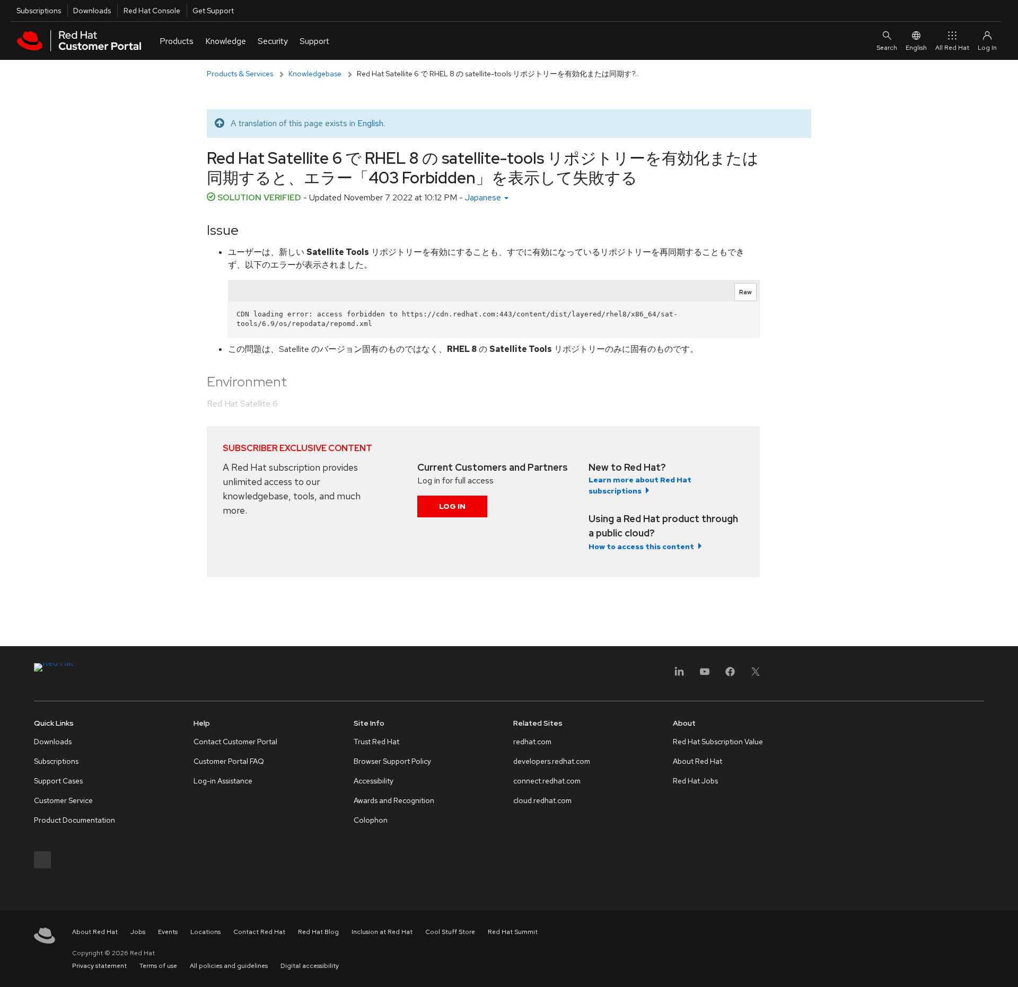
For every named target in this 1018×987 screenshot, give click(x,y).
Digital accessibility (309, 966)
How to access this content (641, 546)
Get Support (213, 10)
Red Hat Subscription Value (718, 741)
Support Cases (58, 781)
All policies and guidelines (229, 966)
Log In (452, 506)
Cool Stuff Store (450, 932)
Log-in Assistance (223, 781)
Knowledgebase (314, 73)
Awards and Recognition (394, 800)
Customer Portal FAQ (229, 761)
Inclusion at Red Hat (382, 932)
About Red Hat (697, 761)
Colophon (371, 820)
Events (168, 932)
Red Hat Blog (318, 932)
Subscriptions (38, 10)
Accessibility (373, 781)
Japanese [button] (484, 197)
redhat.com (532, 741)
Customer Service (63, 800)
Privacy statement (99, 966)
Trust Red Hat (376, 741)
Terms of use (158, 966)
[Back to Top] (1006, 967)
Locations (205, 932)
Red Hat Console (152, 10)
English (916, 47)
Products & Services (240, 73)
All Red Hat (952, 47)
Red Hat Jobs (695, 781)
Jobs (137, 932)
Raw (745, 292)
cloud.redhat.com (542, 800)
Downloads (92, 10)
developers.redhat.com (551, 761)
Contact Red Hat (259, 932)
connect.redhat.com (547, 781)
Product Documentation (74, 820)
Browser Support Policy (392, 761)
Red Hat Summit (513, 932)
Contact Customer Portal (235, 741)
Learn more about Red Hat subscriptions (640, 485)
